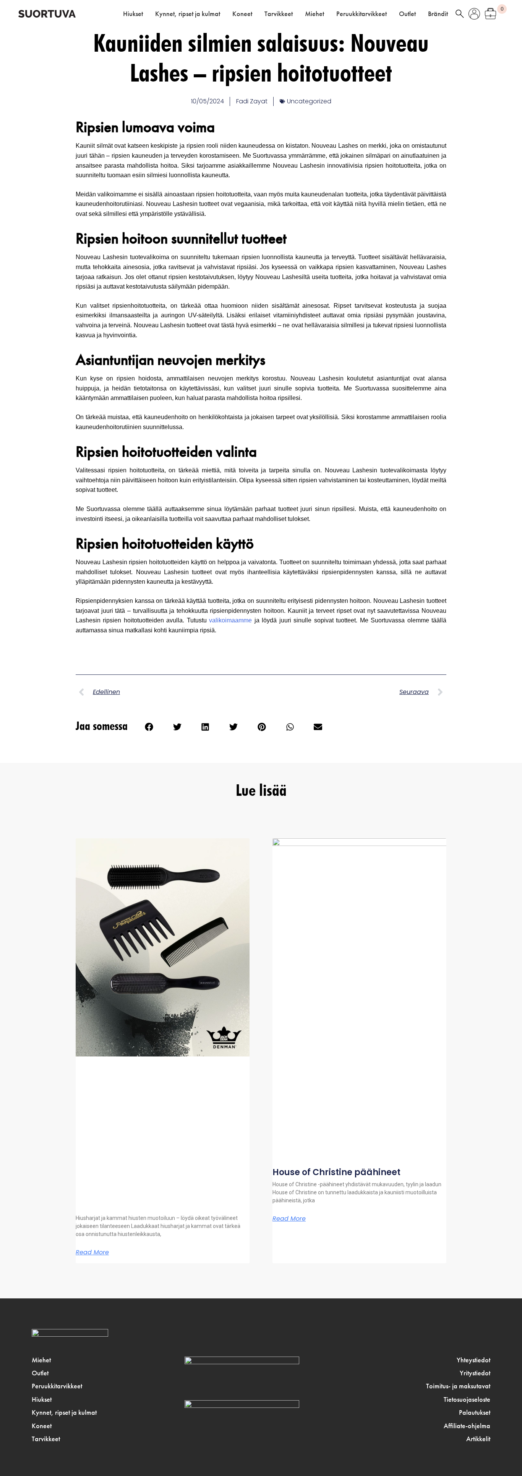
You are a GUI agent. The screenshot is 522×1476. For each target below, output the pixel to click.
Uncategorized (309, 101)
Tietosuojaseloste (467, 1399)
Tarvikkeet (278, 14)
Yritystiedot (475, 1373)
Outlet (407, 14)
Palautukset (474, 1412)
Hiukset (133, 14)
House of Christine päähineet (336, 1172)
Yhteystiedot (473, 1360)
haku (459, 14)
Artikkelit (478, 1439)
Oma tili (474, 14)
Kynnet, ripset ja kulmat (187, 14)
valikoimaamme (230, 620)
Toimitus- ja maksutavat (458, 1386)
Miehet (314, 14)
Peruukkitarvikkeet (361, 14)
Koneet (242, 14)
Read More (92, 1252)
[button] (149, 727)
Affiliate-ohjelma (467, 1426)
